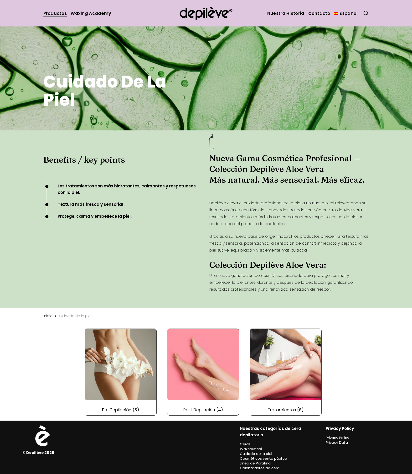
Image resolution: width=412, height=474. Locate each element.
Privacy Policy (337, 437)
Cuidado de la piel (256, 453)
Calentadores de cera (259, 467)
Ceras (245, 444)
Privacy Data (337, 442)
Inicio (47, 316)
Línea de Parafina (255, 463)
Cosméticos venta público (263, 458)
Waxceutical (251, 448)
